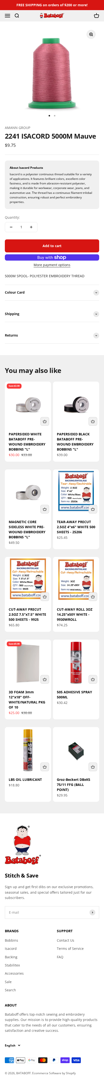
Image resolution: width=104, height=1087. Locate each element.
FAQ (60, 957)
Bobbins (11, 940)
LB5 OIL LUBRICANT (25, 779)
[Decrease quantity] (11, 227)
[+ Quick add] (44, 421)
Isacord (11, 948)
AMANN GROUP (17, 127)
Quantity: (12, 217)
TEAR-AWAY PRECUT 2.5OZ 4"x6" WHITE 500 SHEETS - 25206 (76, 527)
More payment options (52, 265)
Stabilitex (12, 965)
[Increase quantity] (31, 227)
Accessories (14, 973)
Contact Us (65, 940)
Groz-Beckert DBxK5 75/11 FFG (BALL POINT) (73, 784)
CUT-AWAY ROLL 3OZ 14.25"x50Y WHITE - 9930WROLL (74, 614)
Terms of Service (70, 948)
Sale (8, 981)
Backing (11, 957)
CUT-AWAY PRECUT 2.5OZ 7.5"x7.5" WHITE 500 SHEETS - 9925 (27, 614)
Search (10, 990)
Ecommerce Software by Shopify (54, 1073)
